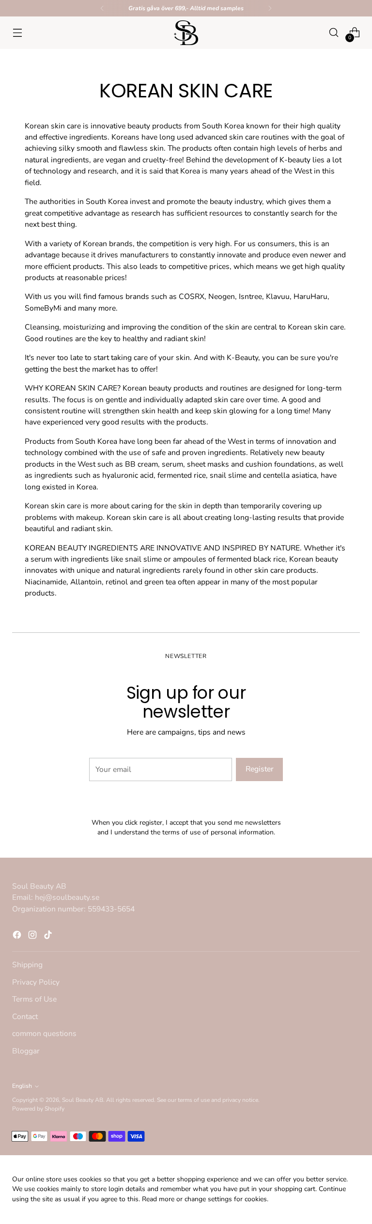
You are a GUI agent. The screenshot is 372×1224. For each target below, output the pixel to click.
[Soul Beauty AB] (186, 32)
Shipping (27, 964)
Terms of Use (34, 999)
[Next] (269, 8)
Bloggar (26, 1051)
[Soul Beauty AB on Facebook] (18, 936)
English (22, 1086)
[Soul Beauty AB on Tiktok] (49, 936)
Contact (25, 1016)
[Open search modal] (334, 33)
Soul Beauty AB (82, 1100)
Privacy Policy (36, 982)
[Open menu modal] (17, 33)
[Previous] (102, 8)
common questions (44, 1033)
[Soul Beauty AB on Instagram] (33, 936)
